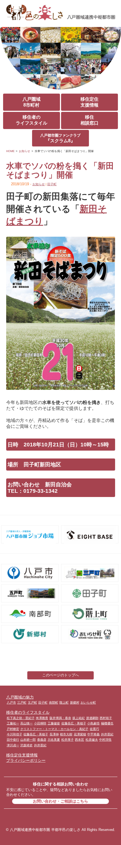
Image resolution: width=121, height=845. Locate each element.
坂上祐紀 (78, 718)
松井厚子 (67, 739)
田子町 (52, 184)
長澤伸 (54, 734)
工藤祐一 (13, 723)
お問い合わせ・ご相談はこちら (60, 801)
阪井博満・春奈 (60, 718)
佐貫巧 (94, 729)
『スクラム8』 (60, 138)
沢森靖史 (26, 745)
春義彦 (41, 739)
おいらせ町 (88, 702)
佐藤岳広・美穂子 (73, 723)
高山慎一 (26, 723)
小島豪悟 (93, 723)
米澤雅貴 (42, 718)
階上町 (64, 702)
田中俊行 (13, 739)
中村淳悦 (105, 739)
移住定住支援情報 (89, 102)
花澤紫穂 (80, 734)
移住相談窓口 (89, 120)
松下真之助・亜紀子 (21, 718)
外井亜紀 (107, 734)
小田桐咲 (40, 723)
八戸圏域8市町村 (32, 102)
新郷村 (74, 702)
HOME (10, 151)
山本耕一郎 (28, 739)
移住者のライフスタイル (31, 120)
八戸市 (11, 702)
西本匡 (79, 739)
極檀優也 (107, 723)
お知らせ (24, 151)
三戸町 (21, 702)
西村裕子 (106, 718)
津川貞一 (13, 745)
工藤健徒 (54, 723)
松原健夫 (92, 739)
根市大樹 (66, 734)
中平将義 (93, 734)
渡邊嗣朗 (92, 718)
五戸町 (32, 702)
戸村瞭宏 (13, 729)
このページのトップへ (60, 675)
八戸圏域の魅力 (20, 697)
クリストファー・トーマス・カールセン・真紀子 (54, 729)
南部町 (53, 702)
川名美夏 (54, 739)
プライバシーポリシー (26, 760)
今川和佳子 (14, 734)
